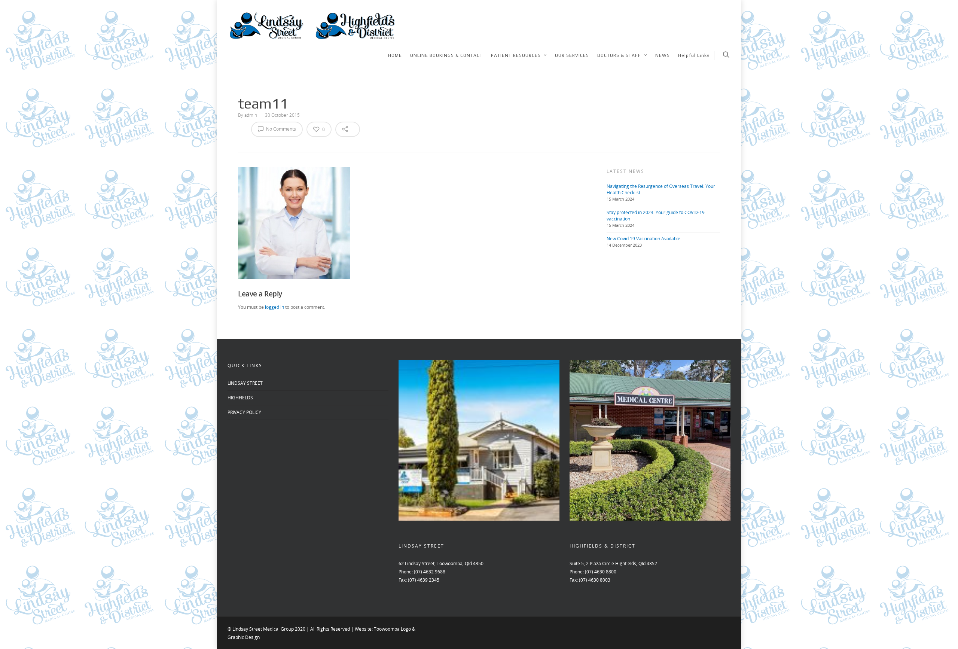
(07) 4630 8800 (600, 572)
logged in (274, 307)
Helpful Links (694, 55)
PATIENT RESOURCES (516, 55)
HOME (395, 55)
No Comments (280, 129)
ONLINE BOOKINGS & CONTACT (446, 55)
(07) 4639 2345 (423, 580)
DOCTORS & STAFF (619, 55)
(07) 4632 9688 (429, 572)
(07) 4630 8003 (594, 580)
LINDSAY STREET (245, 383)
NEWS (662, 55)
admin (250, 115)
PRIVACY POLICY (244, 412)
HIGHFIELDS (240, 397)
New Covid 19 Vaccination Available (643, 238)
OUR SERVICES (572, 55)
